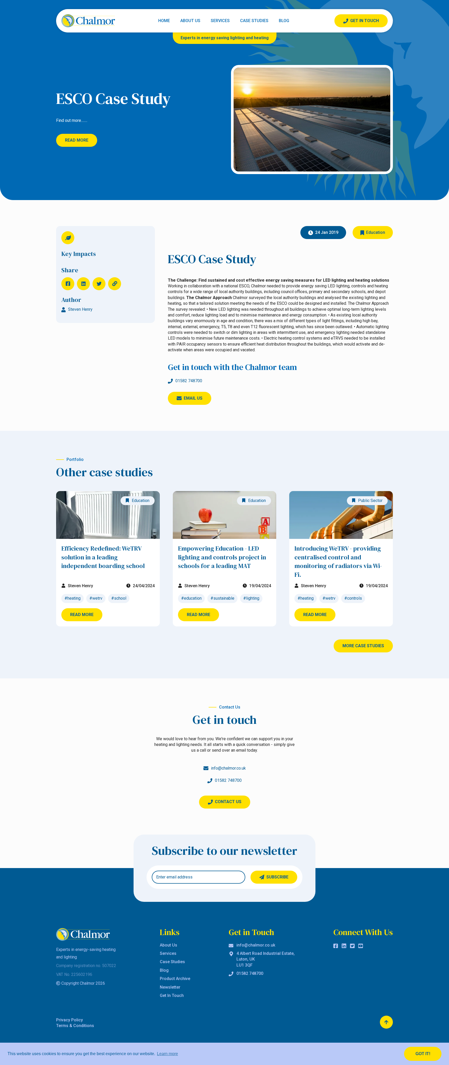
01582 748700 (188, 380)
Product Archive (175, 978)
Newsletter (170, 987)
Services (220, 20)
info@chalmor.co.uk (255, 945)
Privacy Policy (69, 1019)
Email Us (193, 398)
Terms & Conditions (75, 1025)
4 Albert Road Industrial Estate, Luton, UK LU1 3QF (265, 959)
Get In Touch (364, 20)
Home (164, 20)
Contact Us (228, 801)
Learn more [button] (167, 1053)
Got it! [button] (422, 1053)
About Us (190, 20)
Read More (76, 140)
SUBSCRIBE (277, 877)
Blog (284, 20)
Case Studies (254, 20)
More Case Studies (363, 645)
